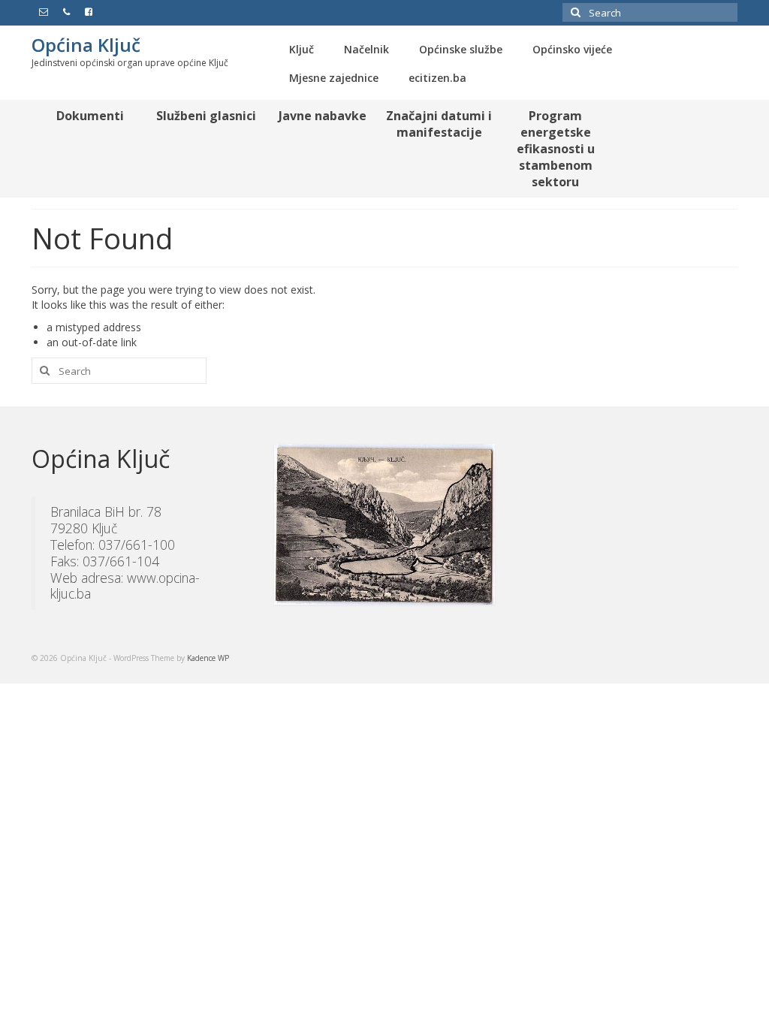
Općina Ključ (86, 44)
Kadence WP (208, 658)
